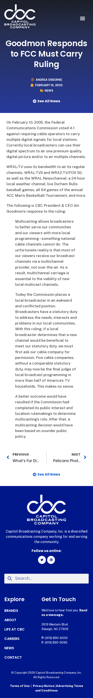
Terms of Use (20, 686)
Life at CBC (14, 629)
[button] (83, 18)
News (49, 90)
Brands (11, 611)
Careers (11, 639)
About (10, 620)
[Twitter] (42, 560)
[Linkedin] (51, 560)
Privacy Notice (44, 686)
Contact (13, 657)
